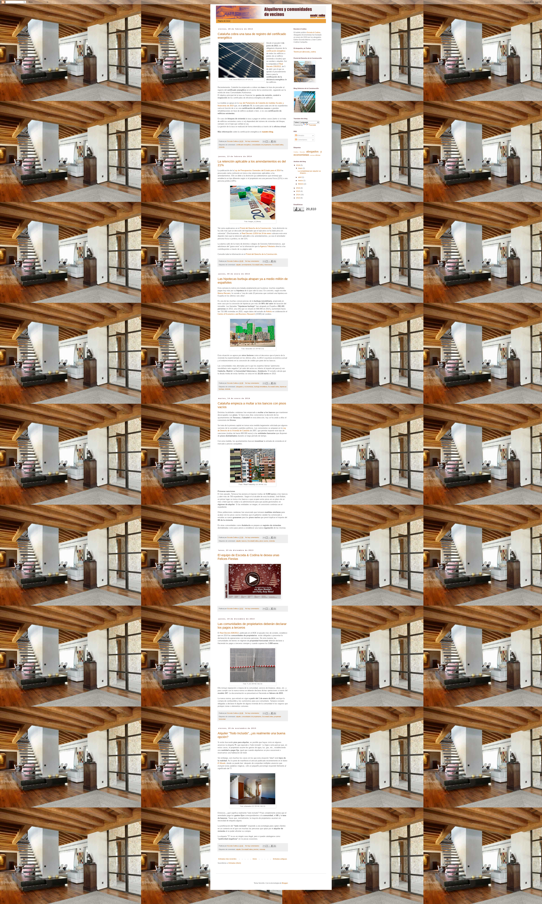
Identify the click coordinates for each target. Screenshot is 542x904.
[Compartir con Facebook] (272, 141)
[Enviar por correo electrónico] (264, 141)
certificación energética (275, 51)
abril (300, 177)
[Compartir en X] (269, 141)
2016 (298, 188)
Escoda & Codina (313, 32)
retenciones (268, 265)
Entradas (300, 136)
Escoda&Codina (277, 145)
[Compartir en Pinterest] (274, 141)
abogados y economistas (244, 386)
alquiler (238, 265)
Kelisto (269, 311)
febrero (301, 184)
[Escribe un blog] (266, 141)
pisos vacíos (263, 541)
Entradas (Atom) (235, 863)
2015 (298, 191)
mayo (300, 168)
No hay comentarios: (252, 141)
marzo (300, 181)
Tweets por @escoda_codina (305, 52)
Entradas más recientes (227, 859)
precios (256, 849)
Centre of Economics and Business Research (236, 314)
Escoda (302, 152)
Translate (312, 125)
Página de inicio (224, 21)
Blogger (285, 883)
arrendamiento (247, 265)
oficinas (317, 155)
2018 (298, 165)
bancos (244, 541)
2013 (298, 198)
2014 (298, 195)
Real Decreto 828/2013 (229, 633)
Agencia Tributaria (267, 246)
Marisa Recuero (224, 293)
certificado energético (243, 145)
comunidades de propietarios (261, 145)
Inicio (255, 859)
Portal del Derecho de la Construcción (255, 228)
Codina (296, 152)
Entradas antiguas (280, 859)
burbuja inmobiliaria (260, 386)
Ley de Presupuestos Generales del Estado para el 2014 (257, 170)
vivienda (221, 147)
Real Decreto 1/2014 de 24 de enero (256, 233)
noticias (312, 155)
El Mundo (221, 763)
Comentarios (302, 140)
